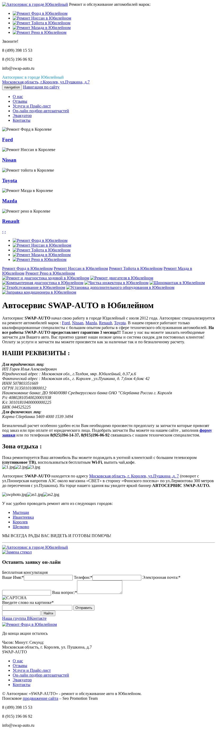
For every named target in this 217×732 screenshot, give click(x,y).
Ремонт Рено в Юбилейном (50, 273)
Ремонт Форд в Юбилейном (27, 268)
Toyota (120, 323)
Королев (20, 522)
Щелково (21, 526)
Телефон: (82, 577)
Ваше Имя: (12, 577)
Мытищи (21, 512)
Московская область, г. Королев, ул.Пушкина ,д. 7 (134, 476)
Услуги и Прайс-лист (32, 106)
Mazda (91, 323)
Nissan (77, 323)
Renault (105, 323)
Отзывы (20, 101)
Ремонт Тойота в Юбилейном (135, 268)
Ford (66, 323)
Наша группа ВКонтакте (24, 618)
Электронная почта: (160, 577)
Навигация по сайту (41, 87)
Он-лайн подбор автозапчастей (41, 111)
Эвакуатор (22, 115)
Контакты (21, 120)
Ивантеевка (23, 517)
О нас (18, 96)
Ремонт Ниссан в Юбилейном (81, 268)
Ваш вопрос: (63, 592)
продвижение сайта (40, 698)
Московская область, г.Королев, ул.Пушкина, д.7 (46, 82)
